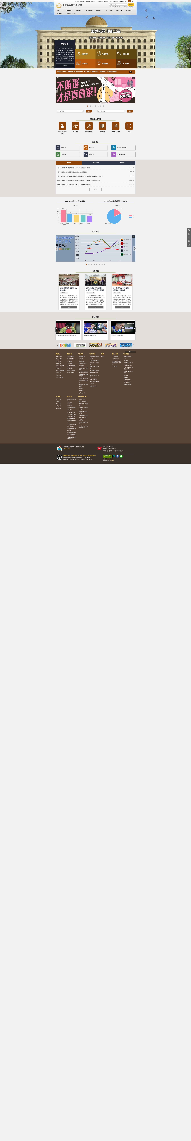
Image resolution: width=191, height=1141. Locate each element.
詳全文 (65, 65)
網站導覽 (82, 1)
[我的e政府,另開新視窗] (113, 456)
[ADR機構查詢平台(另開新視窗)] (111, 345)
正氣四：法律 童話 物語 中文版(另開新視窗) (103, 106)
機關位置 (63, 147)
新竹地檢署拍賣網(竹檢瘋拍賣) (83, 427)
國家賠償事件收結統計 (71, 421)
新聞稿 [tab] (69, 162)
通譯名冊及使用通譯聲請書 (83, 375)
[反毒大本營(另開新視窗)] (95, 90)
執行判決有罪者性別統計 (91, 264)
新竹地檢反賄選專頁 (83, 423)
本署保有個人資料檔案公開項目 (71, 425)
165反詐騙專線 (121, 154)
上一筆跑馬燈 (133, 71)
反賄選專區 (70, 368)
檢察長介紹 (59, 356)
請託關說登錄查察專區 (128, 357)
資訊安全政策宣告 (92, 455)
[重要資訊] (189, 237)
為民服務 (78, 10)
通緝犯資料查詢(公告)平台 (83, 412)
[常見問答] (189, 234)
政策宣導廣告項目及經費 (71, 429)
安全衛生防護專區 (71, 434)
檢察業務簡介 (70, 356)
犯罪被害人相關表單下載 (83, 408)
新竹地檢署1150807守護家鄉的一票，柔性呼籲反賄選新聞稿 (74, 184)
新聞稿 (98, 10)
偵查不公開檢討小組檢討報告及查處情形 (104, 264)
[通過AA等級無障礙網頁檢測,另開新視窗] (107, 456)
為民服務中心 (82, 356)
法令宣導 (126, 360)
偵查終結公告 (93, 386)
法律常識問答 (127, 379)
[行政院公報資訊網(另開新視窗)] (80, 345)
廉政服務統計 (102, 264)
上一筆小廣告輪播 (57, 345)
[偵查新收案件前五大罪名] (95, 248)
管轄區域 (58, 363)
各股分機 (126, 54)
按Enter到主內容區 (6, 1)
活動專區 (95, 271)
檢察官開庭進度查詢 (83, 381)
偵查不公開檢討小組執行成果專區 (71, 417)
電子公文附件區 (83, 401)
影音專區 (95, 317)
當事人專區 (89, 10)
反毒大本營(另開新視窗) (98, 106)
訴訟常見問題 (95, 119)
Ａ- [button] (126, 1)
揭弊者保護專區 (128, 365)
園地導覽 (58, 399)
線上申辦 (126, 63)
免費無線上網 (82, 393)
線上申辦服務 (93, 379)
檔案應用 (81, 388)
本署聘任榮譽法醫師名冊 (83, 385)
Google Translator (90, 1)
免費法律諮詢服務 (94, 381)
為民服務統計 (99, 264)
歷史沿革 (64, 44)
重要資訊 (95, 142)
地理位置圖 (67, 448)
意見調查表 (81, 365)
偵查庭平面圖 (59, 377)
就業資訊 (81, 390)
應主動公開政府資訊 (71, 400)
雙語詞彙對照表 (71, 412)
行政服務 (58, 403)
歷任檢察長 (59, 358)
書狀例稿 (105, 63)
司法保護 (69, 361)
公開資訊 (85, 63)
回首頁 (76, 1)
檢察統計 (58, 401)
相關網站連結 (82, 399)
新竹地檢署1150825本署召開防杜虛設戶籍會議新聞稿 (72, 172)
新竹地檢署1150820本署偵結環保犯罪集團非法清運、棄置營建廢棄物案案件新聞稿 (80, 176)
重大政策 (91, 154)
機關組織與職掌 (60, 365)
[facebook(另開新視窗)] (117, 456)
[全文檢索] (189, 230)
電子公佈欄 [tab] (96, 162)
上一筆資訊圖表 (56, 248)
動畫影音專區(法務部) (83, 404)
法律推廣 (126, 377)
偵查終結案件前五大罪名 (94, 264)
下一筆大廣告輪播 (134, 90)
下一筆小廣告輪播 (133, 345)
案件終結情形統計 (89, 264)
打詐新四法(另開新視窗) (95, 106)
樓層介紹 (58, 375)
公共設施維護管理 (71, 432)
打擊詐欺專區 (100, 106)
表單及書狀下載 (94, 372)
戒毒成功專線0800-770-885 (64, 71)
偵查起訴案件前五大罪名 (86, 264)
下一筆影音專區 (134, 329)
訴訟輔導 (81, 358)
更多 (95, 189)
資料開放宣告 (74, 455)
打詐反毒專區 (70, 372)
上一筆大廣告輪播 (56, 90)
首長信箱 (106, 1)
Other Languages (114, 1)
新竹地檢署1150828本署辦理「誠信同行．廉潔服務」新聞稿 (74, 168)
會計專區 (69, 410)
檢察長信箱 (81, 361)
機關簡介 (59, 10)
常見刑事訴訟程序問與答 (94, 357)
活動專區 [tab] (122, 162)
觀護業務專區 (70, 358)
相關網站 (58, 408)
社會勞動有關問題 (94, 360)
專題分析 (58, 406)
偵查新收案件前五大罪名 (96, 264)
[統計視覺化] (189, 245)
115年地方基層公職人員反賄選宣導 (87, 106)
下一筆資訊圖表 (134, 248)
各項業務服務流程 (121, 147)
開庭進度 (85, 54)
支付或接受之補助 (71, 414)
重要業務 (69, 10)
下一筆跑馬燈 (133, 72)
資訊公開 (59, 13)
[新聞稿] (189, 241)
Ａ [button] (129, 1)
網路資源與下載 (71, 13)
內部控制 (69, 405)
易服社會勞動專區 (71, 365)
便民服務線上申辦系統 (83, 369)
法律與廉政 (119, 10)
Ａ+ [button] (132, 1)
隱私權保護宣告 (66, 455)
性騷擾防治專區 (128, 384)
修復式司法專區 (71, 370)
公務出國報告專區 (71, 407)
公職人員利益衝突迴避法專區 (128, 368)
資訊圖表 (95, 231)
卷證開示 (63, 154)
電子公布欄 (109, 10)
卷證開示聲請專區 (83, 378)
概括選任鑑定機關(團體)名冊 (71, 438)
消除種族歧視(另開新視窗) (92, 106)
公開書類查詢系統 (83, 415)
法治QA (126, 375)
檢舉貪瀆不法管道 (128, 362)
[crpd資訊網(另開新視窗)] (65, 345)
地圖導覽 (105, 54)
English (121, 1)
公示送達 (92, 383)
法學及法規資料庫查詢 (128, 372)
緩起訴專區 (70, 363)
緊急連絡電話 (99, 1)
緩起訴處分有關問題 (94, 363)
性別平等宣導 (127, 382)
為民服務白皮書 (83, 363)
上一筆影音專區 (56, 329)
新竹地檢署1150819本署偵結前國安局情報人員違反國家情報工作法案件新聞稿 (79, 180)
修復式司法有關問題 (94, 367)
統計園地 (128, 10)
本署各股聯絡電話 (60, 370)
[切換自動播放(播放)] (130, 72)
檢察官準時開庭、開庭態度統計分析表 (116, 363)
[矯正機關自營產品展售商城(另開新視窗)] (95, 345)
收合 (130, 351)
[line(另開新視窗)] (121, 456)
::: (55, 1)
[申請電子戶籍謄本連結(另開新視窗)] (126, 345)
